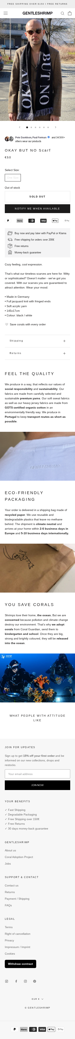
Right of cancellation (17, 933)
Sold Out (37, 196)
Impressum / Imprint (17, 947)
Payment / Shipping (17, 898)
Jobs (8, 863)
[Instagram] (25, 981)
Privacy (9, 940)
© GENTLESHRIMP (37, 1008)
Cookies (10, 953)
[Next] (55, 127)
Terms (9, 927)
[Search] (62, 13)
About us (10, 850)
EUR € (36, 999)
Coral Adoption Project (19, 857)
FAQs (8, 905)
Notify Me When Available (37, 208)
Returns (16, 353)
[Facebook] (16, 981)
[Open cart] (69, 13)
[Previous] (19, 127)
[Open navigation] (6, 13)
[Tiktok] (6, 981)
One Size (13, 177)
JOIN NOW (37, 785)
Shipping (16, 340)
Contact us (11, 885)
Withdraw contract (20, 963)
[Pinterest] (34, 981)
